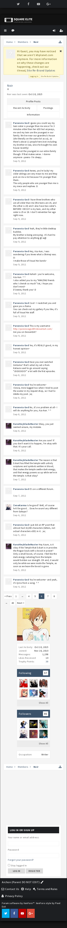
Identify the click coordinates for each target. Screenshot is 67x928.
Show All (43, 702)
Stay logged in (18, 865)
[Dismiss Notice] (61, 51)
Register (34, 871)
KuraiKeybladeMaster (25, 424)
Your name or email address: (23, 837)
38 (47, 661)
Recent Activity (21, 107)
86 (45, 713)
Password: (13, 849)
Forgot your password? (21, 859)
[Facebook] (28, 4)
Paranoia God (21, 123)
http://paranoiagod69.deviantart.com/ (32, 328)
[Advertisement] (33, 797)
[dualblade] (23, 683)
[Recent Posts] (13, 30)
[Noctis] (33, 734)
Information (33, 114)
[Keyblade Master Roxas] (43, 693)
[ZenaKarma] (23, 734)
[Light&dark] (33, 693)
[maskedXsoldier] (33, 683)
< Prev (8, 596)
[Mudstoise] (43, 734)
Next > (20, 602)
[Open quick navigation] (60, 42)
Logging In (34, 76)
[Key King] (33, 724)
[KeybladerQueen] (23, 693)
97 (45, 673)
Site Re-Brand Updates (41, 70)
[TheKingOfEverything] (23, 724)
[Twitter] (18, 4)
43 (13, 602)
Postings (48, 107)
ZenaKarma (20, 505)
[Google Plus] (48, 4)
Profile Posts (33, 101)
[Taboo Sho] (43, 683)
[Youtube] (38, 4)
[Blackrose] (43, 724)
